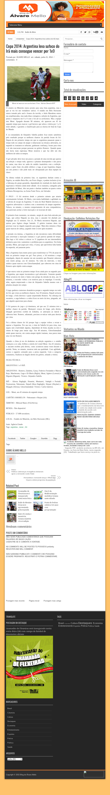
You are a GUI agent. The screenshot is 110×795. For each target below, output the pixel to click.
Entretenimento (13, 730)
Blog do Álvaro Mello (28, 775)
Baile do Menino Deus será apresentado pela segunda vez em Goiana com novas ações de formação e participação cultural (90, 373)
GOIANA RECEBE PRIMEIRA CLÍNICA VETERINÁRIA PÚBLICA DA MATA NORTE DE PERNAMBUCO (90, 342)
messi (21, 427)
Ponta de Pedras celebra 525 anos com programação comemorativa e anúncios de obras (90, 355)
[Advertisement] (80, 125)
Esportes (10, 734)
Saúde (9, 747)
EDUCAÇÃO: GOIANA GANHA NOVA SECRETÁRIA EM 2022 (89, 416)
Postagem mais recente (15, 601)
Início (66, 304)
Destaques (11, 721)
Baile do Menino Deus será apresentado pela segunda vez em (50, 32)
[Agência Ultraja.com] (94, 777)
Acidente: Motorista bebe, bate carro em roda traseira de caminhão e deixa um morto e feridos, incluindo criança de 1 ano (83, 444)
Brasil (9, 708)
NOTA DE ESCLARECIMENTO (88, 401)
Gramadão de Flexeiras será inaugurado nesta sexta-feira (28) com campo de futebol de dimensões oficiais (29, 631)
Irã (26, 427)
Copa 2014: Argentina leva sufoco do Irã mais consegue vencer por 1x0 (32, 48)
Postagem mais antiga (52, 601)
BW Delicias (68, 366)
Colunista (11, 713)
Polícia (10, 738)
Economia (11, 726)
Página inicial (34, 601)
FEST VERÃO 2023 (71, 397)
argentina (14, 427)
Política (10, 743)
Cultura (10, 717)
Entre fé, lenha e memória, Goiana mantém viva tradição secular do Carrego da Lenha (90, 430)
